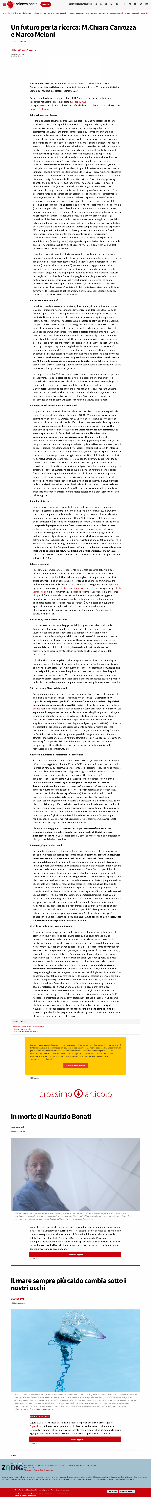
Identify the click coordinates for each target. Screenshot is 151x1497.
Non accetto (112, 1491)
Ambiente (33, 1417)
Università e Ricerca (40, 109)
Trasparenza (48, 1470)
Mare (47, 1417)
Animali (41, 1417)
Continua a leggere (75, 1254)
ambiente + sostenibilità (99, 13)
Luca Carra (18, 1298)
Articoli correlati (19, 1021)
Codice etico (38, 1470)
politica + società (116, 13)
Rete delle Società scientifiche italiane (17, 13)
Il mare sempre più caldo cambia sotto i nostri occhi (68, 1284)
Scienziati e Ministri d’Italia (22, 1029)
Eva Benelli (18, 1127)
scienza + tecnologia (132, 13)
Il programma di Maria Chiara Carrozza (25, 1031)
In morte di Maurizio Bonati (51, 1116)
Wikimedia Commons (44, 1409)
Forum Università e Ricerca (84, 83)
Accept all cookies (127, 1491)
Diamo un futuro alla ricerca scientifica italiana (28, 1027)
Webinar (43, 13)
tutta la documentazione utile (76, 588)
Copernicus (36, 1426)
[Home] (23, 5)
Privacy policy (28, 1470)
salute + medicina (82, 13)
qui (82, 573)
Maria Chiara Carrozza (24, 50)
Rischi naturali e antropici (65, 13)
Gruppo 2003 (78, 101)
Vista (15, 42)
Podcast (36, 13)
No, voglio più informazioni (25, 1495)
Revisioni (23, 41)
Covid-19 (51, 13)
